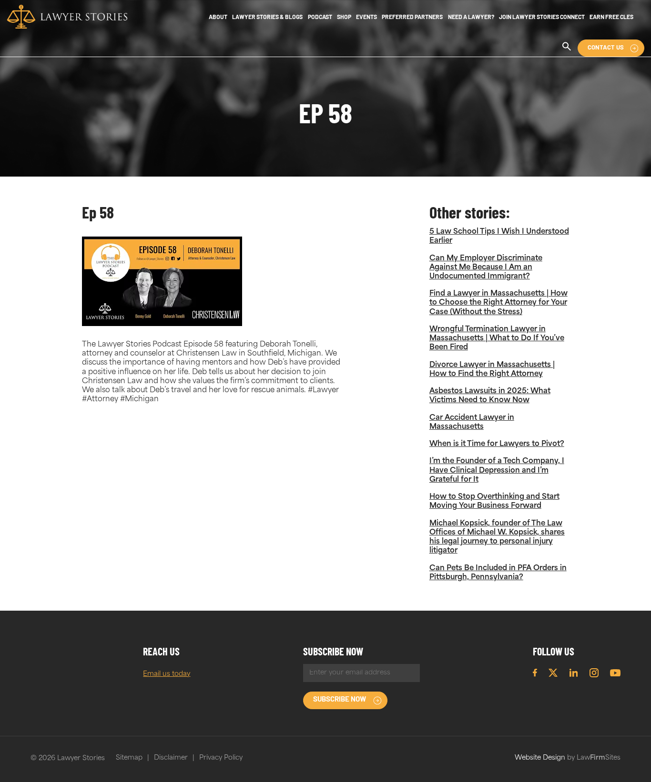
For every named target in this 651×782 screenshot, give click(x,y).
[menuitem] (218, 17)
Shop (344, 17)
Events (366, 17)
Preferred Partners (412, 17)
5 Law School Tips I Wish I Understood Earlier (499, 236)
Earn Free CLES (611, 17)
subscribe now (339, 699)
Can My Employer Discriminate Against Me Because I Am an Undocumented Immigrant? (485, 267)
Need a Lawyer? (471, 17)
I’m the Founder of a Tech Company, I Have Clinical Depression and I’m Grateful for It (496, 470)
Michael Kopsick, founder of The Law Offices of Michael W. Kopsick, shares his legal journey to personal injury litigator (497, 537)
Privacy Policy (221, 758)
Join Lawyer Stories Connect (542, 17)
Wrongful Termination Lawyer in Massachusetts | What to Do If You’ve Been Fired (496, 338)
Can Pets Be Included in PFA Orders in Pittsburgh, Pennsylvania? (498, 573)
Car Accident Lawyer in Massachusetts (471, 423)
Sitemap (129, 758)
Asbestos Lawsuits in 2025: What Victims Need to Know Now (489, 396)
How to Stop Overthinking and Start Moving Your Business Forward (494, 502)
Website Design (540, 758)
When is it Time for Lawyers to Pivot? (496, 444)
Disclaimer (171, 758)
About (218, 17)
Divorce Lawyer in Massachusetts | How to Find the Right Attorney (492, 370)
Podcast (320, 17)
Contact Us (606, 48)
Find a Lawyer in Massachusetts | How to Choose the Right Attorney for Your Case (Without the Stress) (498, 303)
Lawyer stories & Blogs (267, 17)
